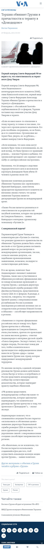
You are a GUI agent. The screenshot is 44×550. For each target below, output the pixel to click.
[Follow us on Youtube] (14, 530)
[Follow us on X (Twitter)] (9, 530)
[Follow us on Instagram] (20, 530)
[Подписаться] (36, 530)
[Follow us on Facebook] (3, 530)
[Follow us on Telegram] (3, 536)
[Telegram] (27, 547)
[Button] (36, 38)
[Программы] (17, 547)
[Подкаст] (31, 530)
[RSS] (25, 530)
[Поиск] (37, 547)
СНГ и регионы (8, 10)
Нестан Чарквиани (9, 28)
